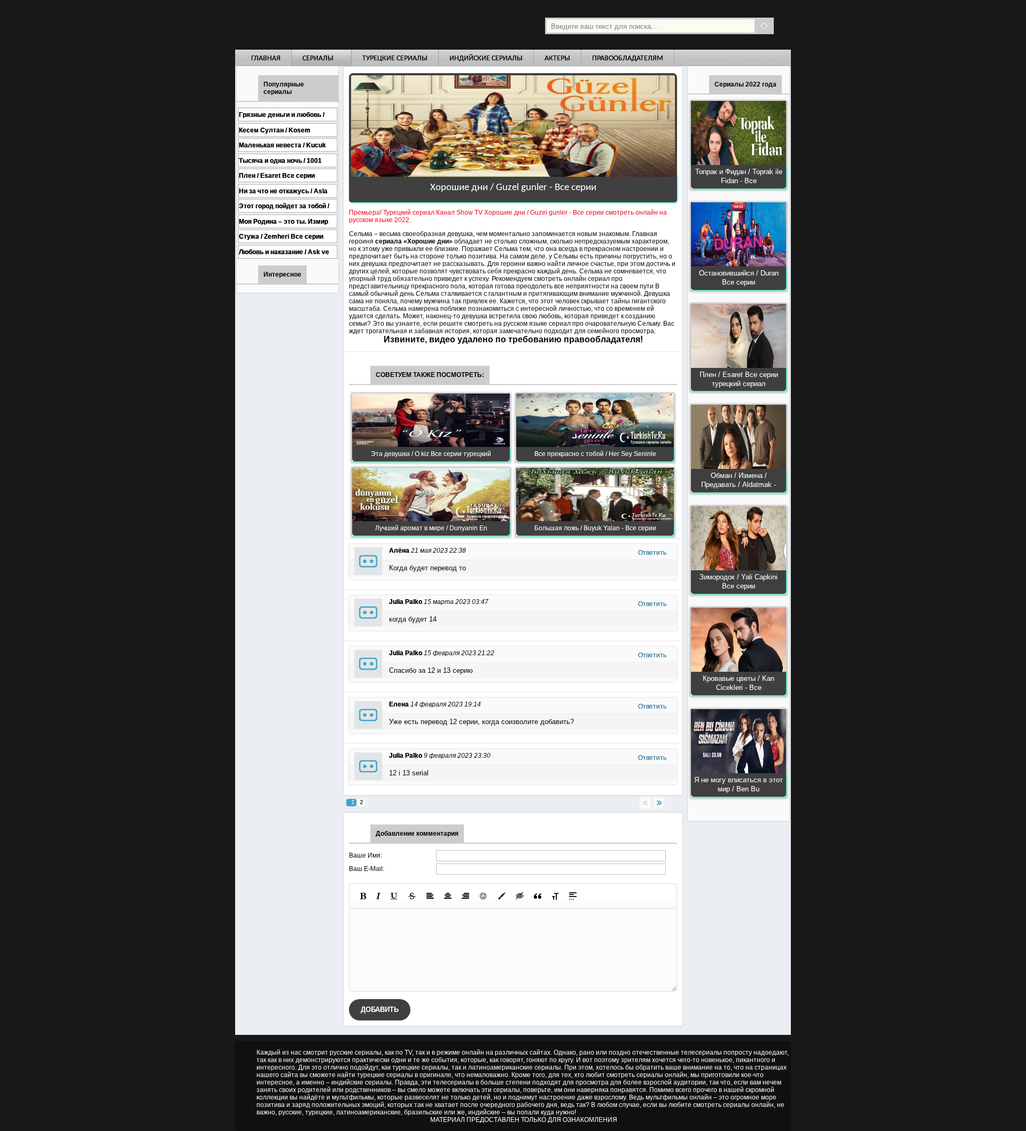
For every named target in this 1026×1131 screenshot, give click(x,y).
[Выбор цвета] (502, 896)
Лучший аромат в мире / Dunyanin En (431, 528)
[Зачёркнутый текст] (412, 896)
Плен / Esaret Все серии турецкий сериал (738, 379)
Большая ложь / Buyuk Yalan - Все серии (595, 528)
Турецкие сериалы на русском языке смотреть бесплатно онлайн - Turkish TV (333, 25)
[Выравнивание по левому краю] (430, 896)
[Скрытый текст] (520, 896)
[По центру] (448, 896)
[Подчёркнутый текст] (394, 896)
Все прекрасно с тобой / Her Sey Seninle (595, 454)
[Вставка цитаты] (537, 896)
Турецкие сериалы (395, 58)
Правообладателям (627, 58)
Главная (266, 58)
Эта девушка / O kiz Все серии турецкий (431, 454)
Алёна (399, 550)
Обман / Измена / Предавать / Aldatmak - (738, 480)
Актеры (557, 58)
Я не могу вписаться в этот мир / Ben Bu (738, 784)
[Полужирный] (363, 896)
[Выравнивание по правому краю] (465, 896)
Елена (399, 704)
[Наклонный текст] (378, 896)
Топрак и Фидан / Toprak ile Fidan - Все (738, 176)
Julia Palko (405, 602)
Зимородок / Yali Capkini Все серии (738, 581)
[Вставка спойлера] (573, 896)
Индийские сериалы (486, 58)
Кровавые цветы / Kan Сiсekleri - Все (738, 683)
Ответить (652, 552)
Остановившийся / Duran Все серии (739, 277)
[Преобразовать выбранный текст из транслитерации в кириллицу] (555, 896)
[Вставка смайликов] (484, 896)
